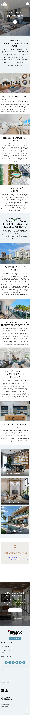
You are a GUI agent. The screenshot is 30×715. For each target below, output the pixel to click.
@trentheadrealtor (15, 553)
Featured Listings (6, 674)
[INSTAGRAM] (9, 662)
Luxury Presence (11, 702)
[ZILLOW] (23, 662)
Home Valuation (6, 678)
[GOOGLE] (20, 662)
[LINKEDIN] (13, 662)
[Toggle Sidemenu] (27, 3)
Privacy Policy (4, 706)
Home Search (5, 676)
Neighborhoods (6, 680)
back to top (16, 638)
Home (2, 671)
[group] (16, 567)
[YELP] (16, 662)
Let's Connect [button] (5, 682)
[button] (15, 610)
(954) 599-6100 (18, 618)
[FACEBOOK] (6, 662)
